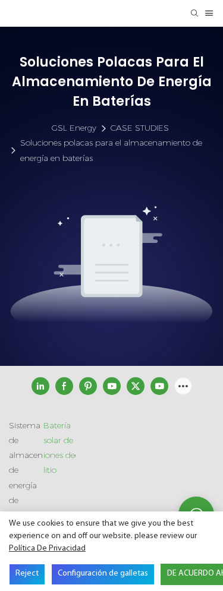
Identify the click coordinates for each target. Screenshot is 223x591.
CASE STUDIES (140, 127)
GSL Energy (74, 127)
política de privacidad (47, 548)
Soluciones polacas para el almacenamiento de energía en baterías (111, 150)
